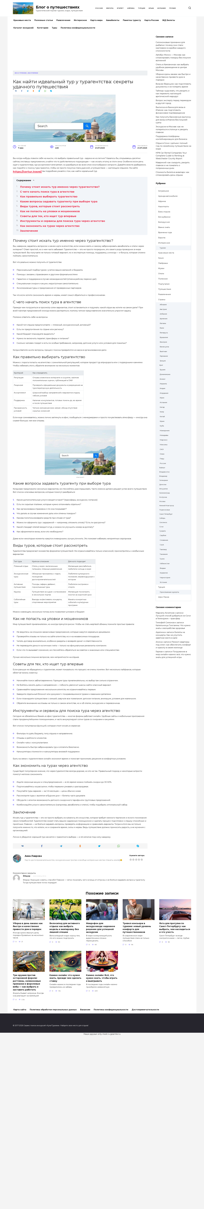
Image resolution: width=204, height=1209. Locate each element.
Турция (141, 8)
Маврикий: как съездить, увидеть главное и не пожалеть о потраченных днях (173, 165)
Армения (163, 319)
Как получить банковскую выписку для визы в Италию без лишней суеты (173, 120)
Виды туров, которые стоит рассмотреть (50, 206)
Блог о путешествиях (57, 7)
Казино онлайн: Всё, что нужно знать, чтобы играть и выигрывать (101, 978)
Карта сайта (19, 1010)
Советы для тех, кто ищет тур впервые (48, 216)
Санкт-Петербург (166, 514)
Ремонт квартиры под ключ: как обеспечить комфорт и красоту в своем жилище (173, 645)
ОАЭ (162, 449)
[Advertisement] (80, 52)
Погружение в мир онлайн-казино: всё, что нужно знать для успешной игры (173, 654)
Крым (151, 8)
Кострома (163, 497)
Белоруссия (164, 222)
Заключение (29, 230)
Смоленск (163, 522)
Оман (162, 454)
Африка (130, 8)
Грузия (172, 8)
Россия (99, 8)
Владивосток (164, 472)
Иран (162, 398)
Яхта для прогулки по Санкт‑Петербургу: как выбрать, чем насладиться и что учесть (174, 927)
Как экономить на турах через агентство (50, 226)
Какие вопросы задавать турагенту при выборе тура (58, 201)
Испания (161, 8)
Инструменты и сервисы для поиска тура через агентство (62, 221)
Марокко (163, 440)
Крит (161, 365)
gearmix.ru (115, 1034)
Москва (162, 501)
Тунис (162, 559)
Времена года (165, 232)
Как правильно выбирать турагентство (48, 196)
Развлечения (63, 20)
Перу (162, 459)
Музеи (161, 268)
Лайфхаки (163, 263)
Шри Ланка (163, 597)
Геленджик (163, 480)
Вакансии (85, 1010)
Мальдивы (164, 435)
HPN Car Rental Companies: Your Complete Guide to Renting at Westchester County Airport (171, 156)
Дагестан (162, 484)
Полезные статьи (43, 20)
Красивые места (22, 20)
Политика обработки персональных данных (53, 1010)
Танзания (164, 554)
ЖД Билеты (168, 20)
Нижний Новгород (166, 505)
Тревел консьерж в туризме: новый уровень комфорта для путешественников (137, 927)
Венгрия (163, 342)
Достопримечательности (145, 1010)
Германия (164, 356)
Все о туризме (21, 73)
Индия (162, 388)
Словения (164, 540)
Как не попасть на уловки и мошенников (50, 211)
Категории (42, 28)
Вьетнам (163, 351)
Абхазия (163, 304)
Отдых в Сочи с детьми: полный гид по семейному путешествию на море (173, 146)
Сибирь (162, 518)
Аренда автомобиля (167, 196)
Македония (164, 430)
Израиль (163, 384)
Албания (163, 314)
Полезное (163, 279)
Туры (54, 28)
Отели (161, 273)
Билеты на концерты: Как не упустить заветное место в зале (170, 635)
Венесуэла (164, 347)
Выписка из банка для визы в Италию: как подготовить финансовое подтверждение (170, 110)
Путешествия (164, 289)
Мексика (163, 445)
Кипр (162, 412)
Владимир (163, 476)
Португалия (163, 284)
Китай (162, 416)
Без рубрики (33, 73)
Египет (120, 8)
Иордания (164, 393)
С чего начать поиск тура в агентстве (47, 191)
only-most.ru (104, 1034)
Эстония (163, 582)
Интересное (80, 20)
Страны (161, 299)
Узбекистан (165, 563)
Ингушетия (163, 489)
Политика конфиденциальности (78, 28)
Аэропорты (163, 206)
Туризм (163, 248)
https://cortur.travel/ (27, 171)
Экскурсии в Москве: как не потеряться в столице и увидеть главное (172, 129)
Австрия (163, 309)
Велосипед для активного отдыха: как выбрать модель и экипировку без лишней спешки (64, 927)
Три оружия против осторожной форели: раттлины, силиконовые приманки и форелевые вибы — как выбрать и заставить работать (27, 982)
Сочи (161, 527)
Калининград (164, 493)
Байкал (162, 468)
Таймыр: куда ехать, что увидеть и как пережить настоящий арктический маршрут (172, 94)
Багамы (163, 323)
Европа (109, 8)
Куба (162, 426)
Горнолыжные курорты (169, 592)
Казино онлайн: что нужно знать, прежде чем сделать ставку (65, 978)
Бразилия (164, 337)
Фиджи (163, 568)
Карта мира (96, 20)
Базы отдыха (164, 212)
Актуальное (163, 191)
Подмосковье (164, 510)
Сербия (163, 535)
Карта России (151, 20)
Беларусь (164, 333)
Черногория (165, 577)
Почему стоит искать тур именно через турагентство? (60, 186)
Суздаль (162, 531)
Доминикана (165, 374)
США (162, 545)
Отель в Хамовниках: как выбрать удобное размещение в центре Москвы (172, 67)
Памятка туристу (132, 20)
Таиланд (163, 549)
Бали (162, 328)
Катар (162, 407)
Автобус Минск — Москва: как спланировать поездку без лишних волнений (173, 58)
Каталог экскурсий (23, 28)
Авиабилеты (112, 20)
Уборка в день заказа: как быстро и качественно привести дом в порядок (173, 77)
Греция (163, 361)
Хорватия (164, 573)
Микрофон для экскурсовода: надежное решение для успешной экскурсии (100, 927)
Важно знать (164, 227)
